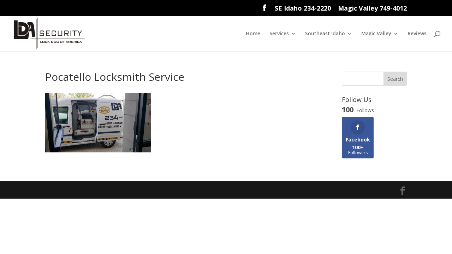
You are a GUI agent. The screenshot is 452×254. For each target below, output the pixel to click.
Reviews (417, 34)
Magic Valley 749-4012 (372, 8)
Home (253, 34)
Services (279, 34)
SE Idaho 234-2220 (303, 8)
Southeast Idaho (325, 34)
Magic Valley (376, 34)
